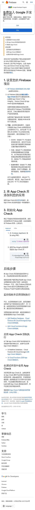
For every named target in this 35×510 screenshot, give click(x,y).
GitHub (3, 428)
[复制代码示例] (27, 239)
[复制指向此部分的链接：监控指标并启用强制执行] (5, 298)
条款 (2, 501)
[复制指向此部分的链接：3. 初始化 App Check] (14, 214)
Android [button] (8, 228)
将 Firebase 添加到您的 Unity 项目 (18, 89)
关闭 (17, 25)
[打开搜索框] (23, 2)
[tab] (8, 228)
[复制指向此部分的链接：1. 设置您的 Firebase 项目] (11, 84)
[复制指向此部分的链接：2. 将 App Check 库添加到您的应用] (26, 195)
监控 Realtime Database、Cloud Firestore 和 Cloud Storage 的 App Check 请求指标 (19, 320)
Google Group (5, 460)
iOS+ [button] (15, 228)
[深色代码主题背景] (24, 239)
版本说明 (4, 463)
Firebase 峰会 (5, 440)
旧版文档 (4, 469)
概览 (11, 73)
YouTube (3, 446)
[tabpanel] (17, 246)
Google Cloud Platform (8, 490)
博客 (2, 437)
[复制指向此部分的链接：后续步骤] (17, 269)
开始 (17, 30)
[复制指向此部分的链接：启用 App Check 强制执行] (8, 337)
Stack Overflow (6, 457)
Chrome (3, 484)
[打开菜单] (3, 2)
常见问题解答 (5, 466)
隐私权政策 (9, 501)
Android (3, 481)
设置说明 (20, 200)
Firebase (3, 487)
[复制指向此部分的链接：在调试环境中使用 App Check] (13, 369)
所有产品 (4, 493)
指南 (2, 416)
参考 (2, 419)
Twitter (3, 443)
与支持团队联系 (6, 454)
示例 (2, 422)
